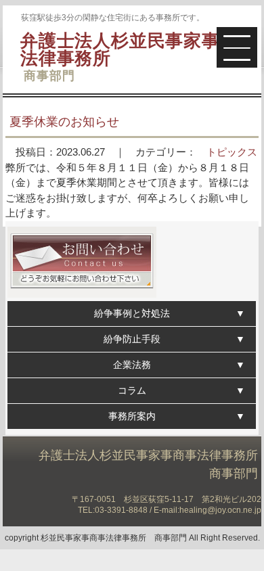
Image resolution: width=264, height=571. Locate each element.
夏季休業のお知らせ (64, 122)
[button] (237, 47)
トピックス (231, 152)
